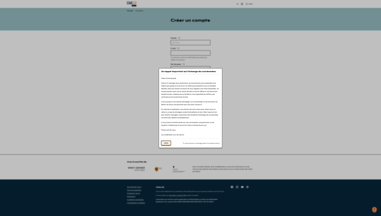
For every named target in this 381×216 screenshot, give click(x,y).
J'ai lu (166, 143)
